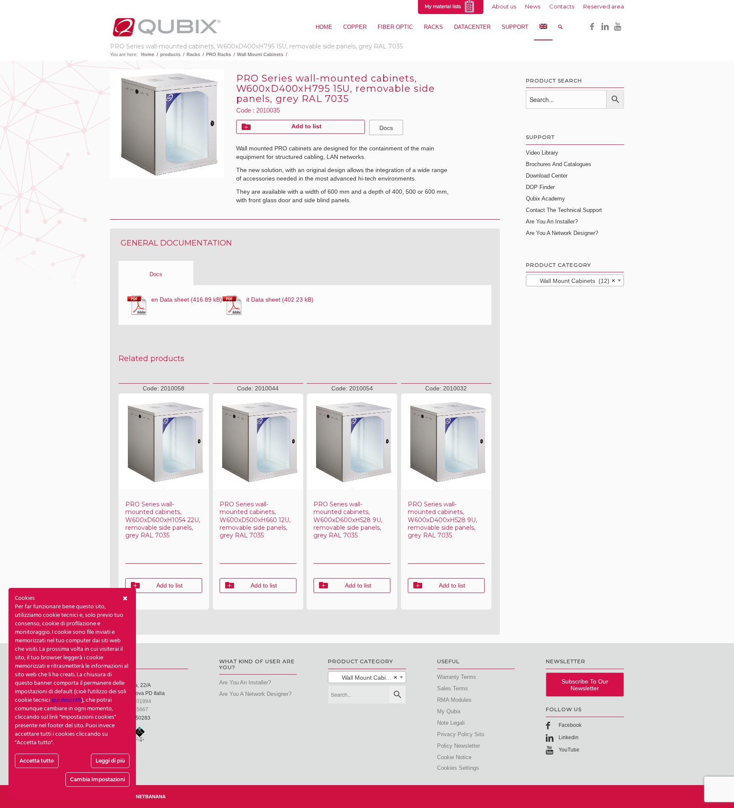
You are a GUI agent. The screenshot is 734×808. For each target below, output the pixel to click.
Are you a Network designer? (255, 694)
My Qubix (449, 711)
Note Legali (451, 723)
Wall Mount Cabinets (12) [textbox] (572, 280)
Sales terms (452, 688)
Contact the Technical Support (564, 210)
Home (147, 54)
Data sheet (170, 299)
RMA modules (454, 700)
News (532, 6)
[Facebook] (592, 26)
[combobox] (575, 280)
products (170, 54)
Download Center (546, 175)
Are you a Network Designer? (562, 233)
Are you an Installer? (552, 221)
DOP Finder (540, 187)
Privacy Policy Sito (460, 734)
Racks (193, 54)
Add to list (306, 126)
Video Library (542, 153)
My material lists (444, 6)
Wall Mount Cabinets (260, 54)
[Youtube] (617, 26)
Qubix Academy (545, 198)
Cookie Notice (454, 757)
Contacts (561, 6)
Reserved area (603, 6)
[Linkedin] (604, 26)
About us (504, 6)
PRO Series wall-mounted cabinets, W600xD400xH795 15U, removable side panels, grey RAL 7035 (256, 46)
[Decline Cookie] (125, 598)
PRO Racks (218, 54)
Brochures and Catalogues (558, 164)
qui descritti (66, 700)
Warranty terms (456, 677)
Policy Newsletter (458, 746)
